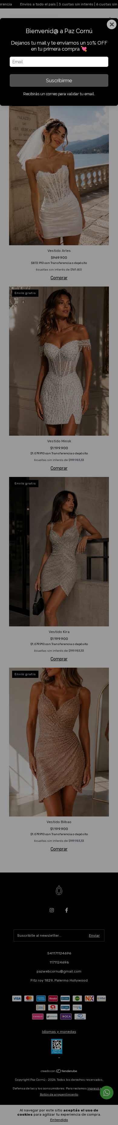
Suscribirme (59, 80)
